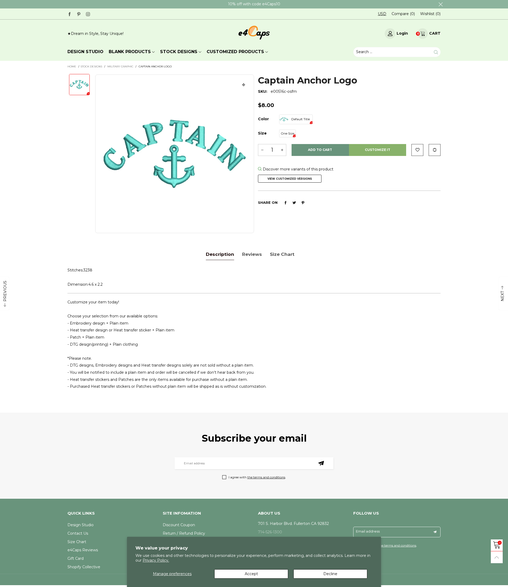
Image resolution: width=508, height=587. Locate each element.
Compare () (403, 13)
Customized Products (235, 51)
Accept (251, 573)
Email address (368, 531)
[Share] (285, 203)
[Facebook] (69, 13)
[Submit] (435, 52)
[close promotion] (440, 4)
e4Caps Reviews (82, 550)
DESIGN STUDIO (85, 51)
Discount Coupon (179, 525)
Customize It (377, 150)
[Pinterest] (78, 13)
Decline (330, 573)
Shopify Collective (83, 567)
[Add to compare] (435, 150)
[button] (262, 150)
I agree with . (257, 477)
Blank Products (130, 51)
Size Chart (76, 541)
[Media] (244, 85)
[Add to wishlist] (417, 150)
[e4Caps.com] (254, 33)
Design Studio (80, 525)
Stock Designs (178, 51)
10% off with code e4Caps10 (254, 4)
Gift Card (75, 558)
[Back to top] (497, 557)
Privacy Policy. (156, 560)
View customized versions (289, 179)
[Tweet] (294, 203)
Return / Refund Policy (184, 533)
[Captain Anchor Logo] (175, 154)
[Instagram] (88, 13)
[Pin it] (303, 203)
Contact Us (77, 533)
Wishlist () (430, 13)
